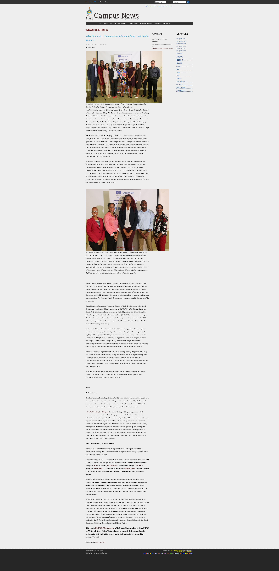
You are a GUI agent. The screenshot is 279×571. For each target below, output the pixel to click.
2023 (177, 41)
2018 (184, 43)
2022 (181, 41)
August (179, 78)
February (180, 60)
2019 (181, 43)
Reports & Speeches (146, 23)
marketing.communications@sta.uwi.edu (162, 48)
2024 (184, 39)
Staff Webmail (169, 6)
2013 (181, 48)
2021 (184, 41)
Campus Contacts (161, 6)
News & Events (95, 2)
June (178, 72)
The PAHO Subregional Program (98, 412)
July (178, 75)
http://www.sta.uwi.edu (176, 550)
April (178, 66)
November (180, 87)
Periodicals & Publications (162, 23)
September (180, 81)
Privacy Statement (187, 551)
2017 (177, 46)
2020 (177, 43)
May (177, 69)
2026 (177, 39)
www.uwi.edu (100, 542)
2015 (184, 46)
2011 (177, 51)
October (179, 84)
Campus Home (153, 6)
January (179, 57)
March (179, 63)
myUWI (147, 6)
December (180, 90)
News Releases (103, 23)
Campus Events (133, 23)
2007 (181, 53)
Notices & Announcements (118, 23)
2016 (181, 46)
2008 (177, 53)
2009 (184, 51)
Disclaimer (179, 551)
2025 (181, 39)
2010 (181, 51)
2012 (184, 48)
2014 (177, 48)
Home (87, 2)
